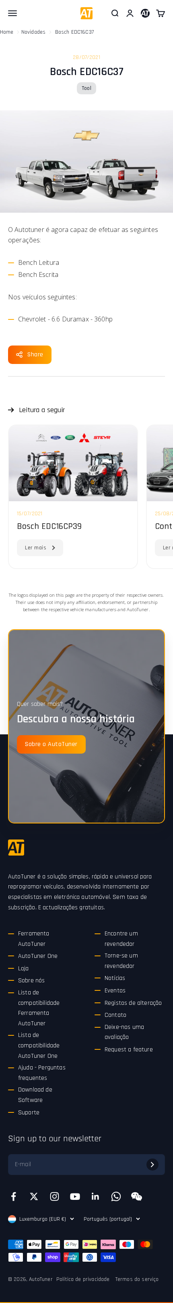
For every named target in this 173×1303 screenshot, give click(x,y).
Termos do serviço (137, 1279)
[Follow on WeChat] (136, 1196)
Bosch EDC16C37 (74, 32)
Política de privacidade (83, 1279)
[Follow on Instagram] (54, 1196)
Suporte (28, 1112)
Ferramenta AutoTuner (33, 938)
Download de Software (35, 1094)
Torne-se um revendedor (121, 960)
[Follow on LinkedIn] (95, 1196)
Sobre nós (31, 980)
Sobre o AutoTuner (51, 744)
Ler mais (35, 547)
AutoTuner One (38, 956)
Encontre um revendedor (121, 938)
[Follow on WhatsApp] (116, 1196)
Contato (115, 1015)
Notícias (115, 978)
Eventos (115, 990)
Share (35, 354)
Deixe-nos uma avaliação (124, 1032)
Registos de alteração (133, 1003)
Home (7, 32)
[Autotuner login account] (145, 13)
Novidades (33, 32)
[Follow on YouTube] (75, 1196)
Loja (23, 968)
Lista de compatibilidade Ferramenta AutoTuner (39, 1008)
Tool (86, 88)
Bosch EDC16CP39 (49, 526)
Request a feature (129, 1049)
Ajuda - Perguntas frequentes (42, 1072)
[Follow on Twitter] (34, 1196)
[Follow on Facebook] (13, 1196)
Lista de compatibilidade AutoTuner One (39, 1045)
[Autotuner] (16, 848)
